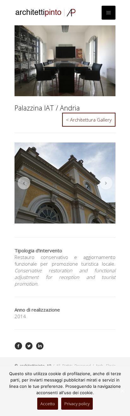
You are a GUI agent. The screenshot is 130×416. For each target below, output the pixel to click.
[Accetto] (122, 391)
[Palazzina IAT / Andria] (18, 348)
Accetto (47, 404)
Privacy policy (77, 404)
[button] (24, 183)
